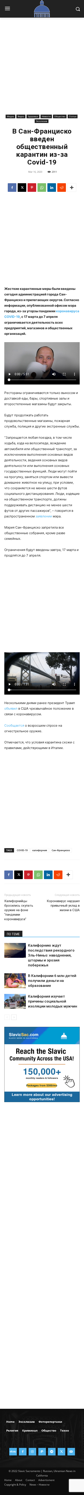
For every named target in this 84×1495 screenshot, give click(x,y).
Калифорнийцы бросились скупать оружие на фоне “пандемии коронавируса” (18, 910)
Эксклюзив (41, 121)
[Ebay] (13, 1451)
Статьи (72, 116)
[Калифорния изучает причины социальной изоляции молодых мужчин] (15, 1001)
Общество (59, 116)
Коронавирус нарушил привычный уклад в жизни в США (63, 905)
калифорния (39, 850)
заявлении (44, 516)
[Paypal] (42, 1451)
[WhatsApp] (41, 187)
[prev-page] (7, 1017)
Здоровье (33, 116)
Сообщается (14, 725)
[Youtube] (71, 1451)
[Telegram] (52, 1451)
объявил (10, 708)
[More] (71, 187)
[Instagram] (32, 1451)
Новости (46, 116)
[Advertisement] (42, 69)
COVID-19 (22, 850)
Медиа (10, 116)
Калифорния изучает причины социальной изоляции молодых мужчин (52, 1001)
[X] (22, 187)
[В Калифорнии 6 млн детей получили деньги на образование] (15, 980)
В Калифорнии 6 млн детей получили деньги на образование (52, 981)
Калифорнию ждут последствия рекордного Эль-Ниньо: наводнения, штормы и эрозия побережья (51, 955)
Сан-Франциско (61, 850)
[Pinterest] (32, 187)
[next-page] (14, 1017)
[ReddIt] (61, 187)
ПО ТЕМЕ (13, 934)
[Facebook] (12, 187)
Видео (21, 116)
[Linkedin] (51, 187)
